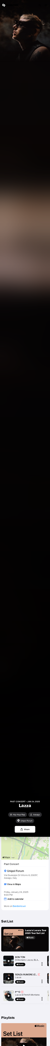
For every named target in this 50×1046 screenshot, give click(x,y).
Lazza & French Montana (27, 994)
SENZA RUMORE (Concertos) (30, 974)
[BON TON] (8, 961)
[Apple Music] (36, 937)
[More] (42, 964)
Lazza (18, 977)
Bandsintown (19, 906)
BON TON (20, 957)
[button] (46, 5)
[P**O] (8, 996)
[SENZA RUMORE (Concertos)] (8, 978)
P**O (17, 992)
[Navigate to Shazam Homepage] (9, 5)
